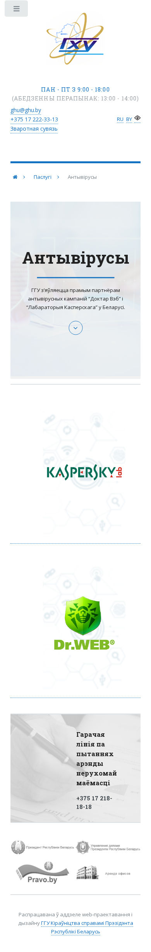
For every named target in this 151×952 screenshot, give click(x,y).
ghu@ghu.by (25, 110)
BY (129, 119)
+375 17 (34, 119)
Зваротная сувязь (34, 128)
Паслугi (42, 176)
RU (120, 119)
